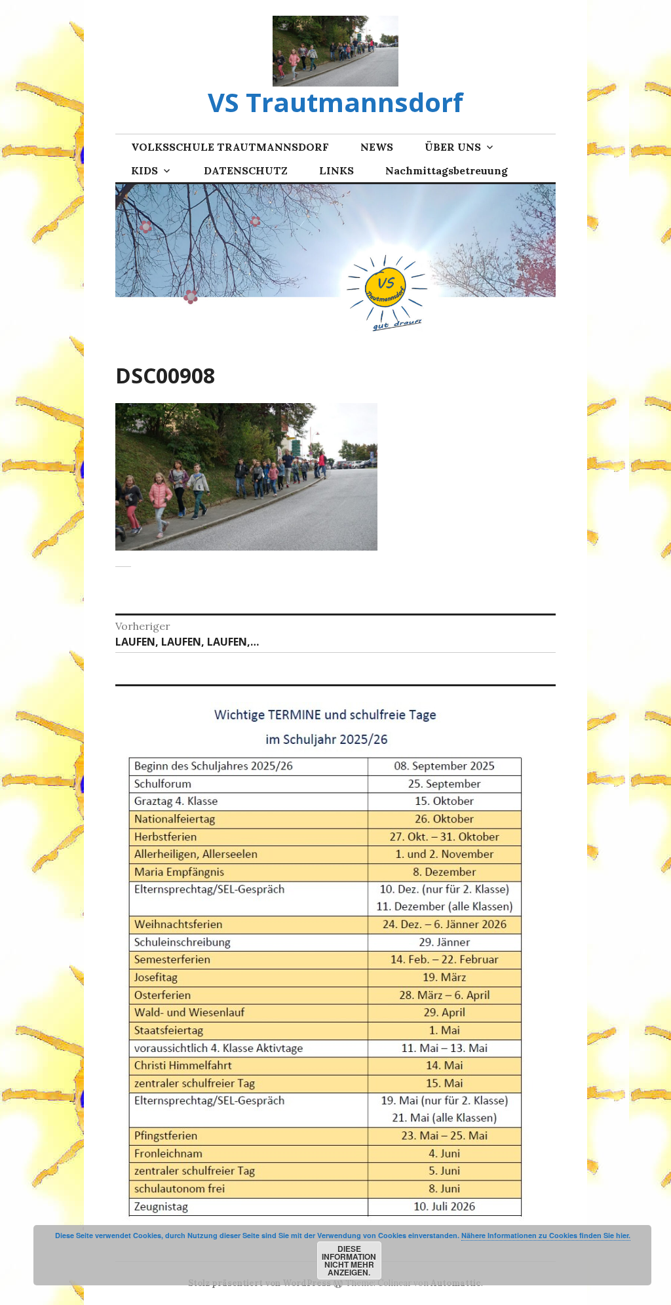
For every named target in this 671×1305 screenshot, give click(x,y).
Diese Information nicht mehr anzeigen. (349, 1260)
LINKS (336, 170)
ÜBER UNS (453, 146)
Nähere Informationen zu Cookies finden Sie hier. (545, 1235)
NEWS (376, 146)
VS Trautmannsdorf (335, 102)
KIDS (144, 170)
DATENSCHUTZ (246, 170)
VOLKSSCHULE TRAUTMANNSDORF (230, 146)
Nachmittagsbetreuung (446, 170)
